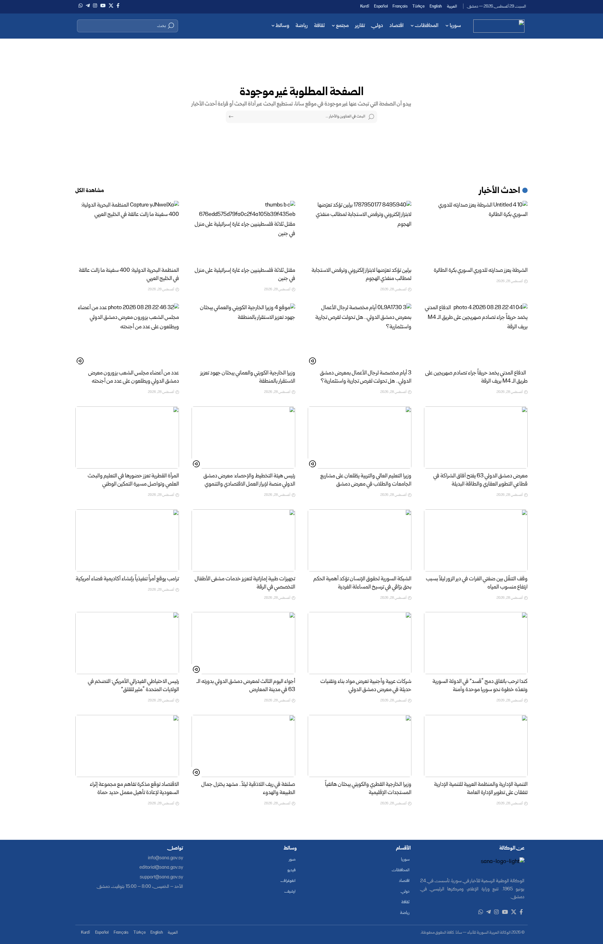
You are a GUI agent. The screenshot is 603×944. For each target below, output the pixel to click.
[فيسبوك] (118, 6)
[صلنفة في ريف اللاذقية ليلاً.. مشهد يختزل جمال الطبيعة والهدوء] (243, 746)
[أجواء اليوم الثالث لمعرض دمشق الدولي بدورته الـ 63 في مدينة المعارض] (243, 643)
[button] (127, 26)
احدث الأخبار (499, 191)
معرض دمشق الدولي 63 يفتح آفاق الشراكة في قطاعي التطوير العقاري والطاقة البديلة (480, 480)
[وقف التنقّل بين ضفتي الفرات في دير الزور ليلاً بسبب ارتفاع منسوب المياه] (476, 540)
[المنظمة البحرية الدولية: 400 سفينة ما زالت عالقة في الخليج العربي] (127, 232)
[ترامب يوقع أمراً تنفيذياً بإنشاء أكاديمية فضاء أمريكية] (127, 540)
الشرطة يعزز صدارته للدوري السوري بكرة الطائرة (481, 271)
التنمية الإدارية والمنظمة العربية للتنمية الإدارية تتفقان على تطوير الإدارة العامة (481, 789)
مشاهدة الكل (89, 191)
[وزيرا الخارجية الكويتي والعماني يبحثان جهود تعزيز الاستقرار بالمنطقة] (243, 334)
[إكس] (111, 6)
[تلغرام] (87, 6)
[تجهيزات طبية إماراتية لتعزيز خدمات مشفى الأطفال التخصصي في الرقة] (243, 540)
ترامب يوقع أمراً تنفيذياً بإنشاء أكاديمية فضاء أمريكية (127, 579)
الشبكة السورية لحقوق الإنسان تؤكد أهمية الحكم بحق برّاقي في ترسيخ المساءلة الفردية (362, 583)
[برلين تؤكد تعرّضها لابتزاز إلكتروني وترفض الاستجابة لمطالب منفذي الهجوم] (359, 232)
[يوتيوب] (103, 6)
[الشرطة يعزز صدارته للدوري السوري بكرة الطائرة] (476, 232)
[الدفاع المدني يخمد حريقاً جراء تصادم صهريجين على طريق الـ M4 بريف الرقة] (476, 334)
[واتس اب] (80, 6)
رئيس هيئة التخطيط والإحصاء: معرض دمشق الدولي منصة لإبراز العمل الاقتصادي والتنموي (249, 480)
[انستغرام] (95, 6)
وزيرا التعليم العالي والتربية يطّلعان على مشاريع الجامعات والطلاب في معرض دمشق (365, 480)
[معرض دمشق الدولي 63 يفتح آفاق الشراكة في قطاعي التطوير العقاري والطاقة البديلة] (476, 437)
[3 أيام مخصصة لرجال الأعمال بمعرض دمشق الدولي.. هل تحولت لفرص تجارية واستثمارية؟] (359, 334)
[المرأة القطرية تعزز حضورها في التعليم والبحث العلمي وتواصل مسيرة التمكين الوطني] (127, 437)
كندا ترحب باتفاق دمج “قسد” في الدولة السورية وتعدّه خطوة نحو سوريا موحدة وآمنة (480, 686)
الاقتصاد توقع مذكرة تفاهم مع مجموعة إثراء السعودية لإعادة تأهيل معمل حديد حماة (134, 789)
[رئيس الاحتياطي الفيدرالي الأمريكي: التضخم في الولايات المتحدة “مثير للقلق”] (127, 643)
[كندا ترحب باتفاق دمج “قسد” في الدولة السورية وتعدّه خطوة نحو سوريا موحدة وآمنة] (476, 643)
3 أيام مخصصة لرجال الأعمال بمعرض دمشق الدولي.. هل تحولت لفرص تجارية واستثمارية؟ (365, 377)
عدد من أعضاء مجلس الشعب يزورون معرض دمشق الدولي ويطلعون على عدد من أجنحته (133, 377)
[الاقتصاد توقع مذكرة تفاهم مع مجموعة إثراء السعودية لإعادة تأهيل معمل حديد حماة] (127, 746)
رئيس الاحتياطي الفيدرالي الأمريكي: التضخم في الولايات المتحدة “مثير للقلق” (133, 686)
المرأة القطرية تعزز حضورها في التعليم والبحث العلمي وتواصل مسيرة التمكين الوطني (133, 480)
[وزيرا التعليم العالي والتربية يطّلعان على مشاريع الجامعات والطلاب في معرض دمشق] (359, 437)
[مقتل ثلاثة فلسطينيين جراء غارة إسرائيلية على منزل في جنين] (243, 232)
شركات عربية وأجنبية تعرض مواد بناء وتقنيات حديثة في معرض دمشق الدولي (365, 686)
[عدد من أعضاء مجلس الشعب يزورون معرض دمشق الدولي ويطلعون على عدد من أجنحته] (127, 334)
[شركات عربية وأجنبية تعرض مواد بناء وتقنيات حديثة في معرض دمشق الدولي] (359, 643)
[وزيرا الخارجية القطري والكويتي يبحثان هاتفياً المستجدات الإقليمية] (359, 746)
